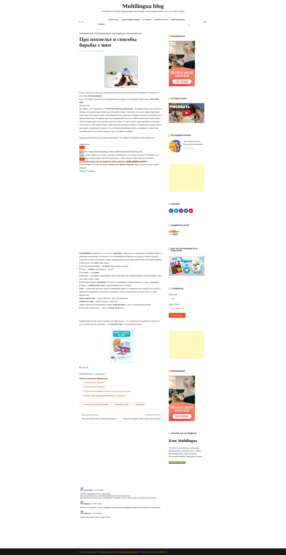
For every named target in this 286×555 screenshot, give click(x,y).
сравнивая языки (121, 404)
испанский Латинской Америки (96, 404)
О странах (147, 20)
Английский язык (86, 33)
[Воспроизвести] (82, 147)
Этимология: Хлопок (94, 382)
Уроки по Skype (161, 20)
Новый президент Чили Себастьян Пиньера (142, 419)
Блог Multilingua (183, 441)
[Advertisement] (186, 178)
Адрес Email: (174, 304)
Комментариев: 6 (98, 51)
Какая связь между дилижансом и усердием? (105, 396)
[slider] (112, 162)
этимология (140, 404)
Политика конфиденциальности (127, 552)
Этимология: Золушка (95, 387)
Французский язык (134, 33)
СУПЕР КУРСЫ (113, 20)
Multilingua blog (143, 6)
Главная (101, 24)
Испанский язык (119, 33)
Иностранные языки (131, 20)
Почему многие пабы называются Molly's (99, 419)
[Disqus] (121, 456)
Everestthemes (160, 552)
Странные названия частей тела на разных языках (108, 391)
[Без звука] (82, 159)
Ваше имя (173, 294)
